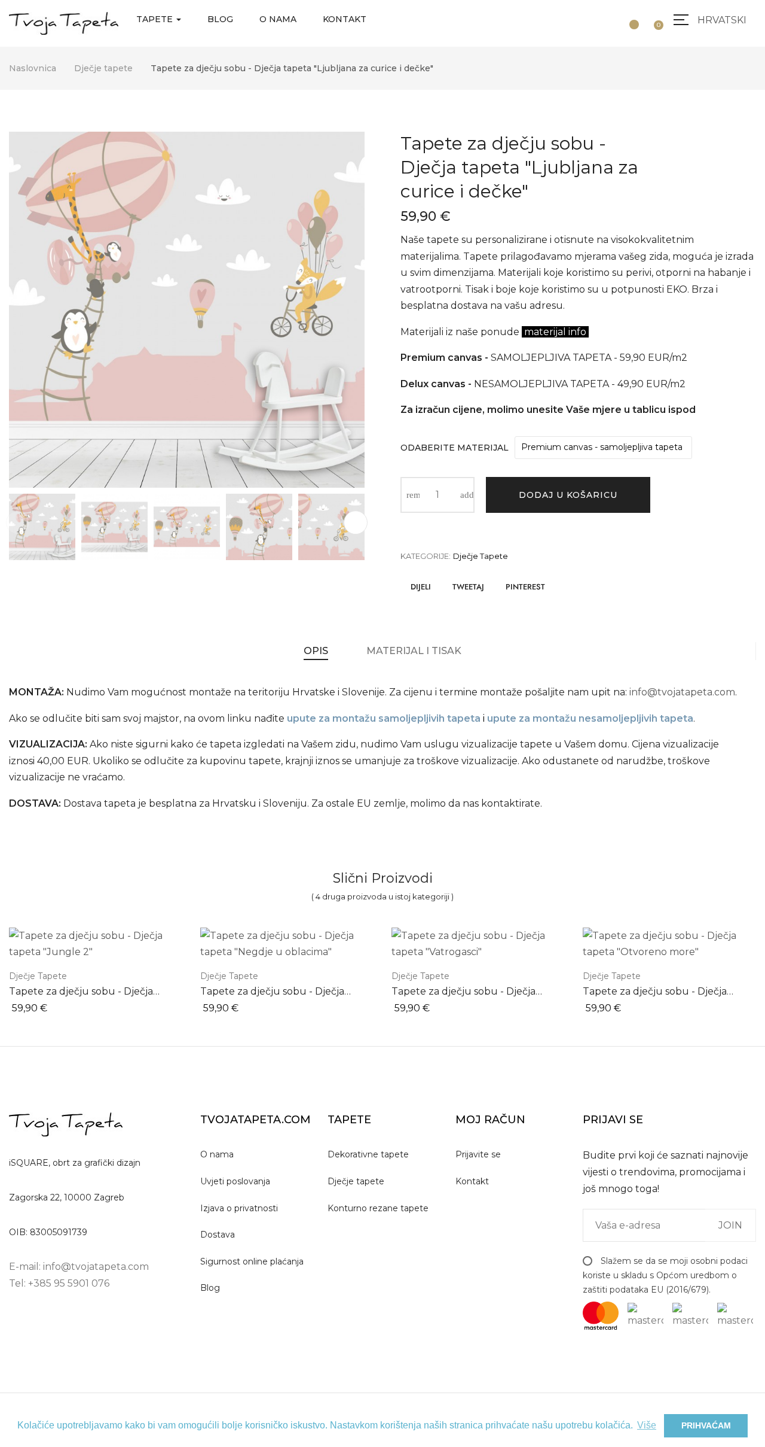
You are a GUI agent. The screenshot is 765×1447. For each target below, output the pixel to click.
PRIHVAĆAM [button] (706, 1425)
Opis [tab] (316, 650)
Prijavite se (478, 1154)
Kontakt (472, 1181)
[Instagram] (40, 1318)
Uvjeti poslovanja (235, 1181)
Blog (210, 1287)
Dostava (217, 1234)
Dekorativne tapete (368, 1154)
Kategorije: (425, 556)
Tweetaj (468, 586)
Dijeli (421, 586)
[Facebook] (12, 1318)
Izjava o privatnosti (239, 1208)
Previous (18, 522)
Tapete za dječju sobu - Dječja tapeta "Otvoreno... (655, 992)
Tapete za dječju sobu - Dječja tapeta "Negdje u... (272, 992)
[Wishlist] (629, 19)
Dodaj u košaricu (568, 495)
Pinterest (525, 586)
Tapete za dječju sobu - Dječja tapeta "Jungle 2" (81, 992)
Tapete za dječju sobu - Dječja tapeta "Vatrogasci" (463, 992)
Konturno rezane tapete (378, 1208)
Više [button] (646, 1425)
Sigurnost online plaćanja (252, 1261)
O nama (217, 1154)
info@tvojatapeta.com (682, 692)
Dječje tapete (480, 556)
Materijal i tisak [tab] (413, 650)
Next (356, 522)
